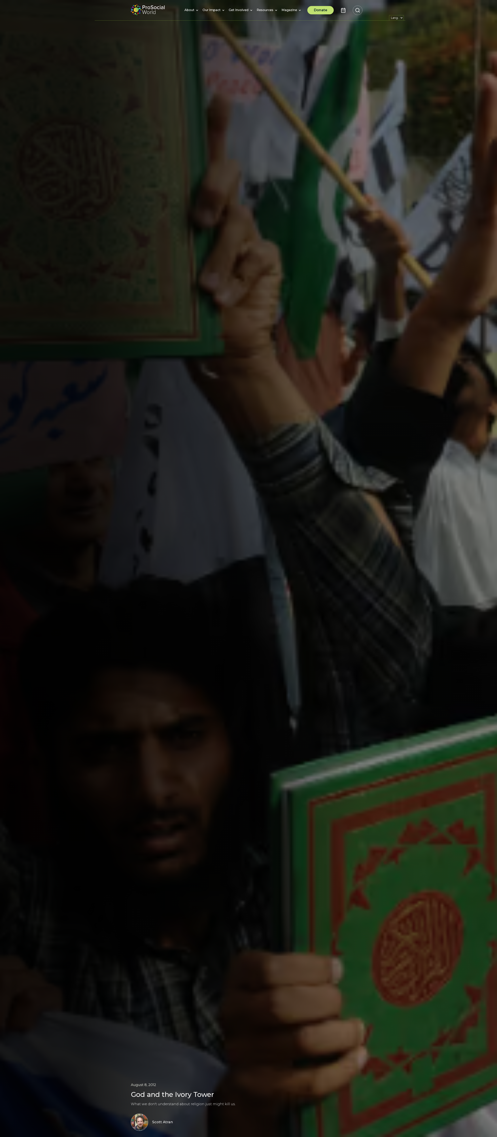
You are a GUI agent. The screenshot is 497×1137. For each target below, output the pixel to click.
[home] (148, 10)
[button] (189, 10)
